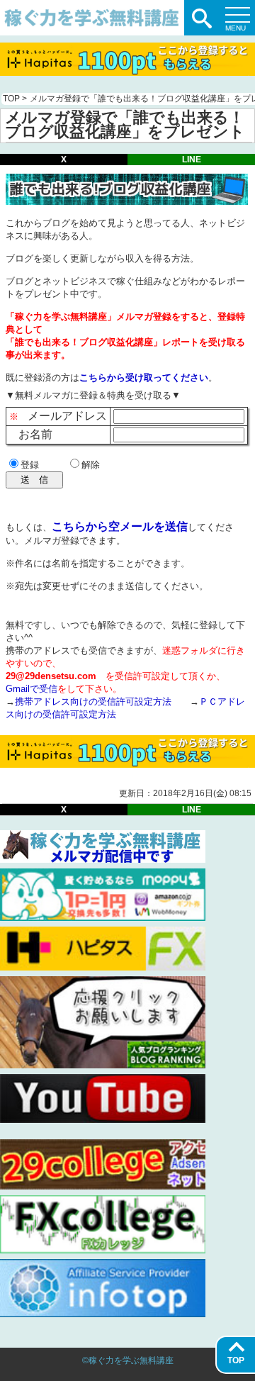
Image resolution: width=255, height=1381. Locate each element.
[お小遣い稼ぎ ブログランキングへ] (102, 1064)
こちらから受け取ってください (143, 377)
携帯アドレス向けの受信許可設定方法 (93, 701)
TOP (235, 1360)
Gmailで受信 (31, 688)
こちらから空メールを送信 (120, 526)
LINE (191, 159)
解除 (90, 464)
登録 (30, 464)
